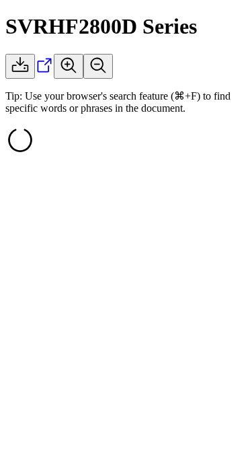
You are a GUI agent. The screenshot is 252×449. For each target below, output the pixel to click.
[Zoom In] (68, 66)
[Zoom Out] (98, 66)
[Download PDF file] (20, 66)
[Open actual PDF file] (44, 71)
